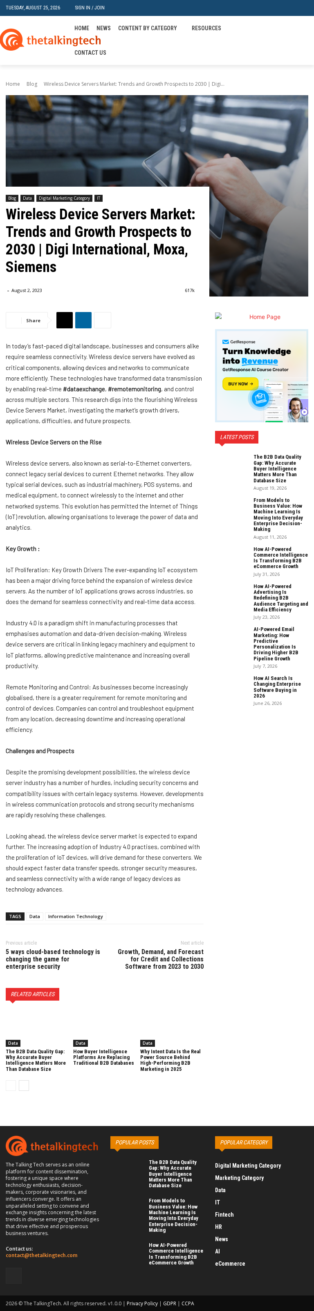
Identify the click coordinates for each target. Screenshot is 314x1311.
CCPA (188, 1303)
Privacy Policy (142, 1303)
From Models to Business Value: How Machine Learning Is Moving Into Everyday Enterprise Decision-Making (278, 514)
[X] (64, 320)
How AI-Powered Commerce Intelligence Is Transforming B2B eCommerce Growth (280, 558)
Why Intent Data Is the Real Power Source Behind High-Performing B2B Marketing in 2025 (170, 1060)
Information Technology (75, 916)
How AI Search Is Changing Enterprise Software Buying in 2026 (277, 687)
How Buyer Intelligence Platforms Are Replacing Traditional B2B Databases (103, 1057)
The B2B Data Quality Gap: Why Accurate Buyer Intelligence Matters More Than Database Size (36, 1060)
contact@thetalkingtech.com (42, 1255)
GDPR (169, 1303)
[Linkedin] (303, 40)
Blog (32, 83)
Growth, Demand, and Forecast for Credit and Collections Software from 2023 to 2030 (161, 959)
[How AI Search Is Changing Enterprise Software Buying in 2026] (231, 687)
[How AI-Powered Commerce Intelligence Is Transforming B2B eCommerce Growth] (231, 557)
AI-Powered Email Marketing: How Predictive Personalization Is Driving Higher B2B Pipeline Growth (275, 643)
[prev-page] (11, 1085)
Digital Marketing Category (64, 198)
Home (13, 83)
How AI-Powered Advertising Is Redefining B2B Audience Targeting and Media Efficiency (280, 598)
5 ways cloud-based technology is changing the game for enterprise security (53, 959)
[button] (302, 8)
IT (98, 198)
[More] (102, 320)
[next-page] (24, 1085)
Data (27, 198)
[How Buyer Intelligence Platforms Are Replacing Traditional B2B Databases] (105, 1029)
